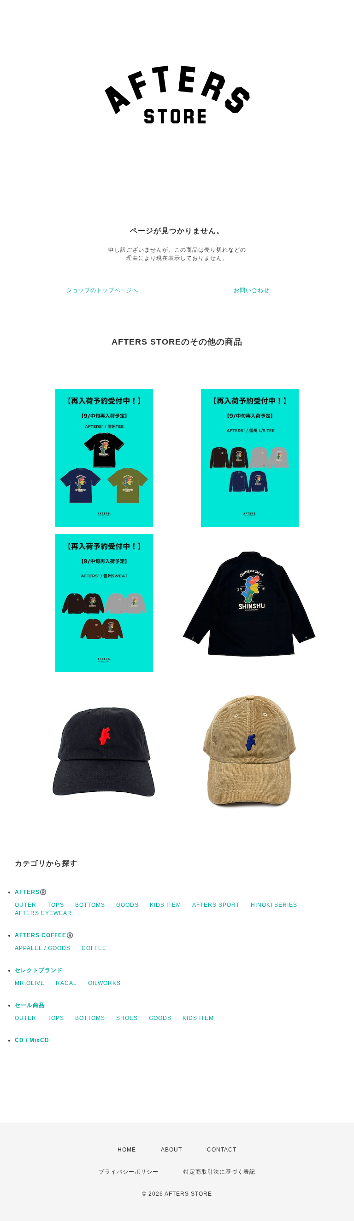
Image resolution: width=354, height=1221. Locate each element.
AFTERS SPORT (216, 905)
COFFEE (94, 948)
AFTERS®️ (31, 892)
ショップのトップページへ (102, 290)
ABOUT (171, 1149)
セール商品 (30, 1005)
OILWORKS (104, 983)
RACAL (66, 983)
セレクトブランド (39, 970)
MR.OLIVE (30, 983)
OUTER (25, 905)
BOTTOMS (90, 905)
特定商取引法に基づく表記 (219, 1172)
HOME (127, 1149)
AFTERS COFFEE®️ (44, 935)
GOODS (127, 905)
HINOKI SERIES (274, 905)
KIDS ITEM (165, 905)
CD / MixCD (32, 1040)
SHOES (127, 1018)
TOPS (55, 905)
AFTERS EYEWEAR (43, 913)
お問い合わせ (252, 290)
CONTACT (221, 1149)
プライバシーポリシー (129, 1172)
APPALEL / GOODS (43, 948)
